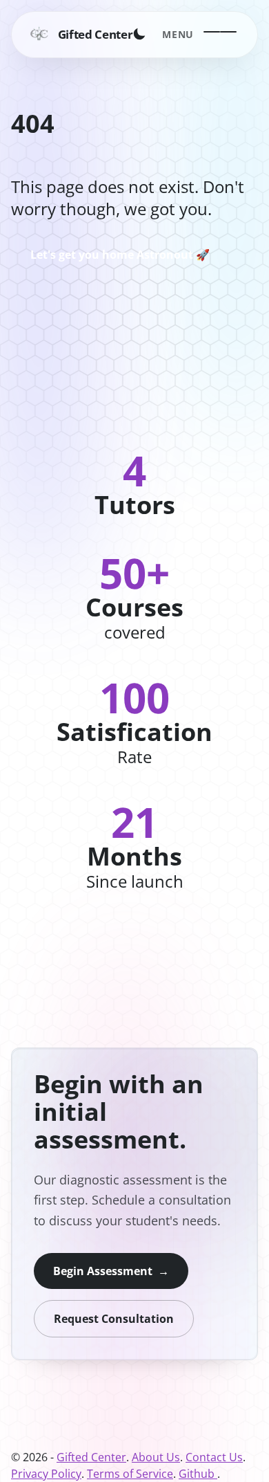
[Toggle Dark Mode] (139, 34)
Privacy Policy (46, 1473)
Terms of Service (130, 1473)
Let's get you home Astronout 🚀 (120, 254)
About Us (156, 1457)
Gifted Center (91, 1457)
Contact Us (214, 1457)
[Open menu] (220, 34)
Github (198, 1473)
